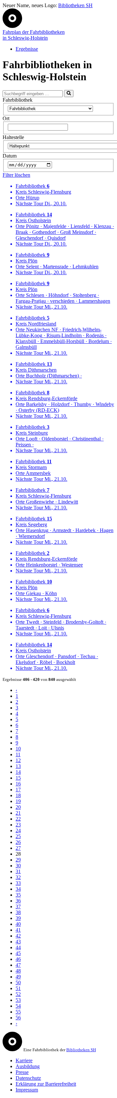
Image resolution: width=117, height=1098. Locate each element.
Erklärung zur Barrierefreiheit (46, 1084)
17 (18, 789)
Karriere (24, 1060)
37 (18, 906)
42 (18, 935)
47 (18, 965)
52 (18, 994)
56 (18, 1017)
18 (18, 795)
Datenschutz (28, 1078)
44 (18, 947)
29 (18, 859)
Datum (10, 156)
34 (18, 889)
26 (18, 842)
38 (18, 912)
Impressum (27, 1089)
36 (18, 900)
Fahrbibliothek (17, 100)
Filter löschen (16, 175)
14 (18, 772)
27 (18, 848)
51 (18, 988)
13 (18, 766)
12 (18, 760)
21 (18, 813)
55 (18, 1012)
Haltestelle (13, 137)
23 (18, 824)
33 (18, 883)
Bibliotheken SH (75, 5)
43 (18, 941)
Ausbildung (28, 1066)
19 (18, 801)
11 (18, 754)
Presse (22, 1072)
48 (18, 971)
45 (18, 953)
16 (18, 783)
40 (18, 924)
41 (18, 930)
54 (18, 1006)
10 (18, 748)
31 (18, 871)
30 (18, 865)
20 (18, 807)
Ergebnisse (27, 49)
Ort (6, 118)
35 (18, 895)
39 (18, 918)
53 (18, 1000)
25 (18, 836)
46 (18, 959)
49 (18, 976)
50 (18, 982)
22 (18, 819)
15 (18, 778)
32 (18, 877)
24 (18, 830)
